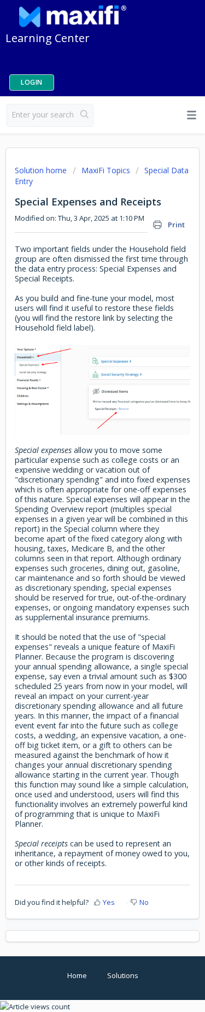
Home (77, 975)
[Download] (82, 507)
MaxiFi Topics (105, 170)
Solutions (122, 975)
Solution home (42, 170)
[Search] (84, 115)
